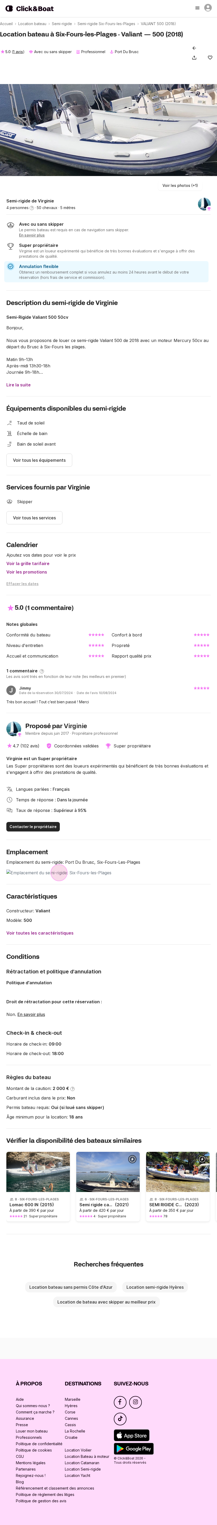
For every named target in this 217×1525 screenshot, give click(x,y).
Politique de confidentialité (39, 1443)
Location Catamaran (82, 1463)
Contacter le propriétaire (33, 826)
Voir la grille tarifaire (27, 563)
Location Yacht (77, 1475)
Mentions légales (31, 1463)
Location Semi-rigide (83, 1469)
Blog (20, 1482)
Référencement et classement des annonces (55, 1488)
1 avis (18, 51)
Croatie (71, 1437)
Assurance (25, 1418)
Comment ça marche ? (35, 1412)
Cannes (71, 1418)
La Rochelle (75, 1431)
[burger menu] (198, 8)
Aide (20, 1399)
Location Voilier (78, 1450)
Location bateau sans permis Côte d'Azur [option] (70, 1287)
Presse (22, 1424)
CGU (20, 1456)
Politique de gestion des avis (41, 1501)
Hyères (71, 1405)
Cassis (70, 1424)
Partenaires (26, 1469)
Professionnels (29, 1437)
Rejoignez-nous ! (31, 1475)
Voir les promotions (26, 572)
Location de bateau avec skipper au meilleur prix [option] (106, 1302)
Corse (70, 1412)
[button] (195, 57)
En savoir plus (31, 1014)
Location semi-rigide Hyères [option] (155, 1287)
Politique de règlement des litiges (45, 1494)
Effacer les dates (22, 583)
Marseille (72, 1399)
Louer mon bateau (32, 1431)
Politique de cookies (34, 1450)
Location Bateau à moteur (87, 1456)
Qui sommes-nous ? (33, 1405)
